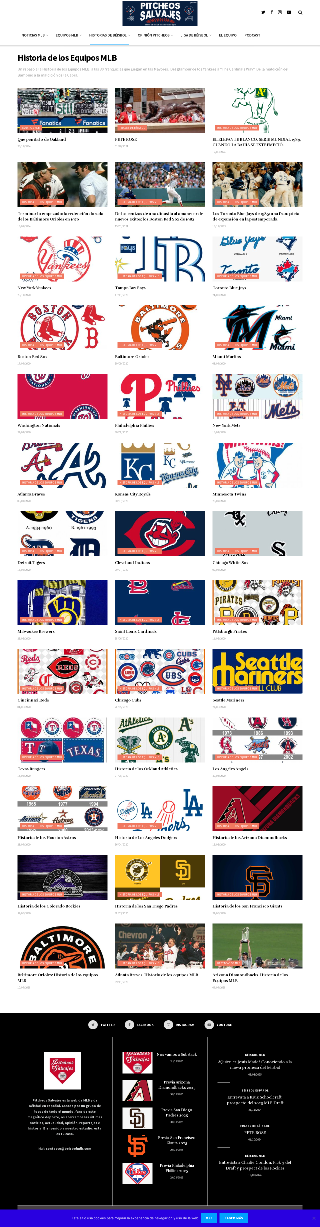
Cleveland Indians (132, 562)
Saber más (233, 1218)
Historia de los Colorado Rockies (49, 906)
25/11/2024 (24, 146)
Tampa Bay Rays (130, 288)
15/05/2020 (219, 844)
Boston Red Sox (33, 356)
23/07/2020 (219, 501)
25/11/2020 (24, 295)
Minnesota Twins (229, 494)
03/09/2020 (219, 363)
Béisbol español (255, 1090)
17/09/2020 (24, 363)
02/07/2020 (219, 570)
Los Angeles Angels (230, 769)
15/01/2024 (121, 226)
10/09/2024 (255, 1175)
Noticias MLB (33, 35)
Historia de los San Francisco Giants (247, 906)
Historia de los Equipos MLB (237, 128)
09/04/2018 (219, 987)
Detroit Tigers (31, 562)
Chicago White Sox (230, 562)
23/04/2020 (24, 844)
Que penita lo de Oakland (42, 139)
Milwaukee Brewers (36, 631)
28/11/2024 (255, 1110)
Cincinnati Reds (33, 700)
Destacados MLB (228, 963)
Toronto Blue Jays (229, 288)
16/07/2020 (24, 570)
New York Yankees (34, 288)
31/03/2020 (24, 913)
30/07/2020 (121, 501)
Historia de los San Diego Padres (146, 906)
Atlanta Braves (31, 494)
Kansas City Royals (132, 494)
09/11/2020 (121, 982)
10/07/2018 (24, 987)
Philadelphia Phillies (134, 425)
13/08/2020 (219, 432)
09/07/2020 (121, 570)
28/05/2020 (121, 707)
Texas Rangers (31, 769)
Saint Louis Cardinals (135, 631)
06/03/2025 (255, 1074)
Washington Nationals (39, 425)
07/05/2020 (121, 776)
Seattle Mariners (228, 700)
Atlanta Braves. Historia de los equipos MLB (156, 975)
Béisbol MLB (255, 1055)
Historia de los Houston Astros (47, 837)
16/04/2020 (121, 844)
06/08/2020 (24, 501)
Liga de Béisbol (194, 35)
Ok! (209, 1218)
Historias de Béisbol (108, 35)
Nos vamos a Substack (177, 1054)
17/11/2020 (121, 295)
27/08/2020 (24, 432)
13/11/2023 (219, 226)
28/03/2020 (121, 913)
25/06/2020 (24, 638)
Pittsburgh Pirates (229, 631)
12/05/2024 (219, 152)
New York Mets (226, 425)
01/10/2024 (121, 146)
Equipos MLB (67, 35)
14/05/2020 (24, 776)
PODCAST (252, 35)
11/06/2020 (219, 638)
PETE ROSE (126, 139)
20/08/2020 (121, 432)
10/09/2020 (121, 363)
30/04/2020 (219, 776)
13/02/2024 (24, 226)
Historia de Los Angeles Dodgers (146, 837)
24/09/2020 (219, 295)
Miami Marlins (226, 356)
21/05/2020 (219, 707)
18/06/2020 (121, 638)
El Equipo (227, 35)
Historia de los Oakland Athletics (146, 769)
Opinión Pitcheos (154, 35)
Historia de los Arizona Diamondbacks (249, 837)
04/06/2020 (24, 707)
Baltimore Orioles (132, 356)
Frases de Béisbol (132, 128)
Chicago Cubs (128, 700)
